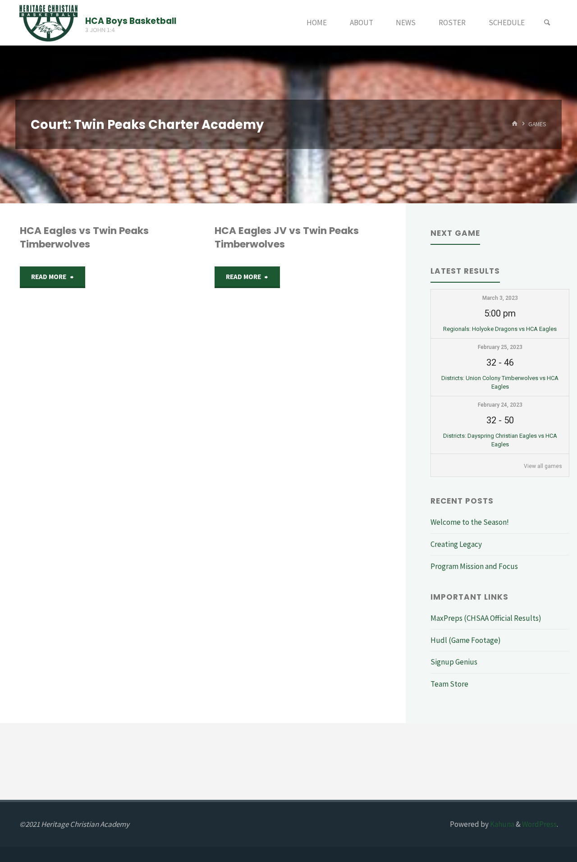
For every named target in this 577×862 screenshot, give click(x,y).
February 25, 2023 (500, 347)
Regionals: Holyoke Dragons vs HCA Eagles (500, 329)
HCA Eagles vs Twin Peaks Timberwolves (84, 237)
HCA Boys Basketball (130, 20)
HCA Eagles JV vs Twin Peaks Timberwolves (287, 237)
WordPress (539, 824)
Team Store (449, 684)
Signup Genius (453, 662)
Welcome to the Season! (469, 522)
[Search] (547, 23)
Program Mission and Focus (474, 566)
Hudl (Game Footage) (465, 640)
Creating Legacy (456, 544)
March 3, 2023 (500, 298)
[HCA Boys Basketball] (48, 23)
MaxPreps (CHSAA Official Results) (485, 618)
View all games (543, 466)
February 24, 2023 (500, 405)
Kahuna (501, 824)
